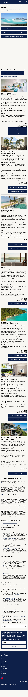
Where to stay (4, 665)
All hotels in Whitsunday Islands (14, 28)
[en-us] (2, 678)
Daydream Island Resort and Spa (11, 152)
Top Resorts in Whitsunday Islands (10, 523)
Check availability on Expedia (17, 133)
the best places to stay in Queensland (14, 620)
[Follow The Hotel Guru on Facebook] (22, 681)
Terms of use (4, 672)
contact (5, 622)
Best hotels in (4, 663)
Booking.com (17, 594)
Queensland (3, 482)
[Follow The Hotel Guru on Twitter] (20, 681)
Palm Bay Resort (6, 93)
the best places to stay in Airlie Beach (14, 617)
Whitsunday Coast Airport (8, 599)
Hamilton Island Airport (10, 598)
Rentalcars (8, 605)
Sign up (14, 646)
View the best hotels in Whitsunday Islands (12, 73)
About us (3, 666)
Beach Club (5, 378)
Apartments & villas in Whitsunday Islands (14, 32)
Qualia (3, 267)
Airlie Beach (3, 494)
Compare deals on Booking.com (10, 76)
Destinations (4, 661)
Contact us (3, 673)
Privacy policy (4, 668)
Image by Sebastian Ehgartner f (15, 25)
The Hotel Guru (5, 659)
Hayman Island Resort (8, 210)
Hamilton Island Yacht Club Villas (11, 438)
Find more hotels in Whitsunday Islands (14, 36)
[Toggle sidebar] (26, 1)
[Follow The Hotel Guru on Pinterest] (26, 681)
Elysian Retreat (6, 322)
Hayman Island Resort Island (9, 538)
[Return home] (5, 2)
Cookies (3, 670)
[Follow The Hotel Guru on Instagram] (24, 681)
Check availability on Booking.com (18, 129)
